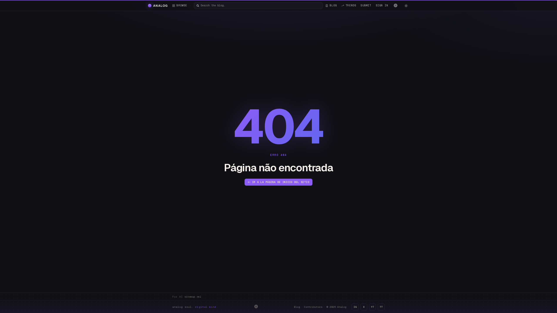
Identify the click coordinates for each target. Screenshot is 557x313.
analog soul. (195, 306)
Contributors (313, 306)
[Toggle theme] (406, 6)
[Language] (396, 5)
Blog (297, 306)
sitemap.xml (193, 296)
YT (372, 306)
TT (381, 306)
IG (355, 306)
